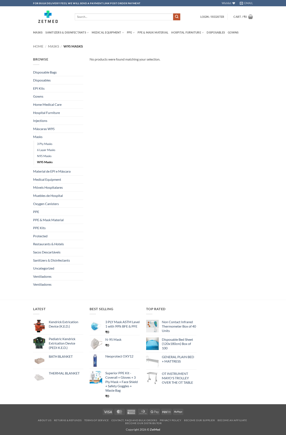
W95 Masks (45, 162)
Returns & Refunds (67, 420)
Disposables (216, 32)
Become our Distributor (143, 423)
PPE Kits (39, 228)
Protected (40, 236)
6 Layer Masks (46, 150)
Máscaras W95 (44, 129)
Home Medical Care (47, 104)
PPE (129, 32)
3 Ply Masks (44, 144)
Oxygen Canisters (46, 204)
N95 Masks (44, 156)
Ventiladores (42, 276)
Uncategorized (43, 268)
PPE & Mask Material (153, 32)
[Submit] (176, 17)
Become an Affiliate (232, 420)
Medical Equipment (106, 32)
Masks (38, 32)
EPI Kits (39, 88)
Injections (40, 121)
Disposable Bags (45, 72)
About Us (44, 420)
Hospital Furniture (186, 32)
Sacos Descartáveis (47, 252)
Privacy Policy (171, 420)
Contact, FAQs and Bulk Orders (134, 420)
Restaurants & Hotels (48, 244)
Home (38, 46)
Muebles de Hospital (48, 195)
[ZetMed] (50, 16)
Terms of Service (96, 420)
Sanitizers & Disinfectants (65, 32)
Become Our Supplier (199, 420)
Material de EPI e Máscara (52, 171)
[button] (212, 17)
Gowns (233, 32)
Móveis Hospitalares (48, 187)
